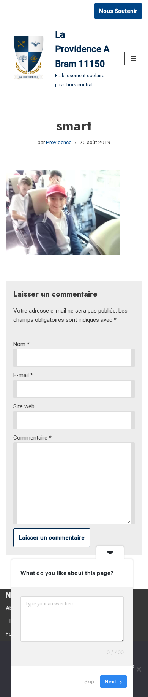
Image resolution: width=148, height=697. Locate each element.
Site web (24, 406)
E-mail (23, 375)
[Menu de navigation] (133, 58)
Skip (89, 681)
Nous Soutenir (118, 11)
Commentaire (32, 437)
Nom (21, 344)
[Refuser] (138, 669)
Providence (58, 142)
